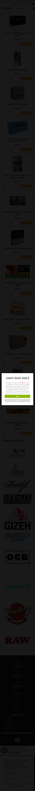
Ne (17, 400)
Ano (17, 396)
